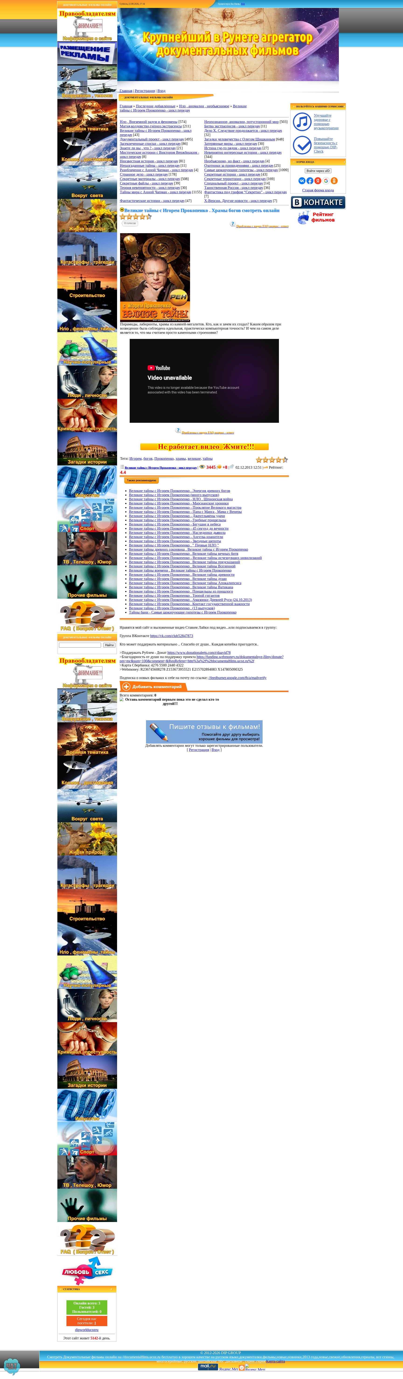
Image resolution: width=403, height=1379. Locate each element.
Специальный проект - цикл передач (233, 183)
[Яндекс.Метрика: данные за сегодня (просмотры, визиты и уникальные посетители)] (255, 1367)
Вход (161, 91)
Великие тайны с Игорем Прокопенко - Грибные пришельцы (177, 520)
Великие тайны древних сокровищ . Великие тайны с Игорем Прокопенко (188, 549)
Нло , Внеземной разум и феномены (148, 122)
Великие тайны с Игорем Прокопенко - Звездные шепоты (175, 541)
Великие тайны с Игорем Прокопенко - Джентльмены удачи (177, 516)
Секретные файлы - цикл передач (146, 183)
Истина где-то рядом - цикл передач (232, 148)
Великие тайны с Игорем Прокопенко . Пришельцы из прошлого (181, 591)
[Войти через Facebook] (309, 180)
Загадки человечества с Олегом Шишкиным (239, 139)
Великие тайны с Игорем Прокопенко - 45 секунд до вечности (179, 528)
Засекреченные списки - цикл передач (150, 144)
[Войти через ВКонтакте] (302, 180)
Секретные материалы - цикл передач (150, 179)
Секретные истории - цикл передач (232, 174)
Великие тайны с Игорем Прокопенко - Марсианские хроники (179, 503)
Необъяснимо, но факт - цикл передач (234, 161)
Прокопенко (164, 459)
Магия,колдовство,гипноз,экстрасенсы (151, 126)
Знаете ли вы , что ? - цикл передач (148, 148)
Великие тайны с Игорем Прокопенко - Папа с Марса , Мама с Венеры (185, 512)
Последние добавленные (155, 106)
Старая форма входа (318, 190)
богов (148, 459)
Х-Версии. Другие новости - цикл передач (238, 201)
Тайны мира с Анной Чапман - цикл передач (155, 192)
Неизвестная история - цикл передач (149, 161)
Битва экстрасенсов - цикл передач (232, 126)
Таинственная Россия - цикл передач (233, 188)
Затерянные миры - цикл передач (230, 144)
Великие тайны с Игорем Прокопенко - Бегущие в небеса (175, 524)
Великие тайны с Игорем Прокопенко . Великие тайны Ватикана (181, 587)
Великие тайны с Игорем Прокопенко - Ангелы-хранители (176, 537)
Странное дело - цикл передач (144, 174)
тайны (208, 459)
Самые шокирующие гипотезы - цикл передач (241, 170)
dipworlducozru (86, 1330)
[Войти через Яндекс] (317, 180)
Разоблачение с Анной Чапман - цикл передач (156, 170)
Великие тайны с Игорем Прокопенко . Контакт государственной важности (189, 604)
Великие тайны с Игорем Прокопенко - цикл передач (183, 108)
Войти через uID (318, 171)
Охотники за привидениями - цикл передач (238, 165)
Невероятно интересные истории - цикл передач (242, 152)
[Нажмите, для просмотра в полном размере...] (155, 321)
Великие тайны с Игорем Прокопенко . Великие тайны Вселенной (182, 566)
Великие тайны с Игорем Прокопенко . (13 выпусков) (172, 608)
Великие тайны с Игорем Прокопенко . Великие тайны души (178, 579)
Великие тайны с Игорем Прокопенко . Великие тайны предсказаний (184, 562)
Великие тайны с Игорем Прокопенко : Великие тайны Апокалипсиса (185, 583)
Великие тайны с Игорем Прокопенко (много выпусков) (174, 495)
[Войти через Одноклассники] (334, 180)
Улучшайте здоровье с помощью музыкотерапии (326, 121)
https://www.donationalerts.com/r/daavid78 (199, 653)
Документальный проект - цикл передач (152, 139)
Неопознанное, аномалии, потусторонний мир (241, 122)
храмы (181, 459)
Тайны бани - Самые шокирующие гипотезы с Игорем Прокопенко (182, 612)
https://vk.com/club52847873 (171, 636)
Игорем (135, 459)
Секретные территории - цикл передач (235, 179)
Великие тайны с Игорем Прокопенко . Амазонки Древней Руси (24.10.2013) (190, 600)
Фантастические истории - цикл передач (152, 201)
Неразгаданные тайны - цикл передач (150, 165)
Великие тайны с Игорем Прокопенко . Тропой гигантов (174, 595)
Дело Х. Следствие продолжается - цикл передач (243, 131)
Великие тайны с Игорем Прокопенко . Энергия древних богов (179, 491)
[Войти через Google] (326, 180)
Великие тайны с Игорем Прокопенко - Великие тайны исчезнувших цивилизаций (195, 558)
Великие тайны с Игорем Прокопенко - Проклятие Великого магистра (185, 507)
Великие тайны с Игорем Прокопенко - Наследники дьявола (177, 533)
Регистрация (145, 91)
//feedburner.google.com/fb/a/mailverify (237, 678)
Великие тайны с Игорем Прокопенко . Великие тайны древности (182, 575)
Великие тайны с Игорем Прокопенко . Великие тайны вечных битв (183, 554)
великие (194, 459)
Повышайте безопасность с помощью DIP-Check (325, 145)
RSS (243, 4)
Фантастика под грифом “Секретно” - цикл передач (245, 192)
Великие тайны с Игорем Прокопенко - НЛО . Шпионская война (181, 499)
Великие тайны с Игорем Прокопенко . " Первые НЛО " (174, 545)
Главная (126, 91)
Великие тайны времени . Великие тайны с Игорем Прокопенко (180, 570)
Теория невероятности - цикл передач (150, 188)
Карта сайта (275, 1361)
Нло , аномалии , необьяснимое (204, 106)
